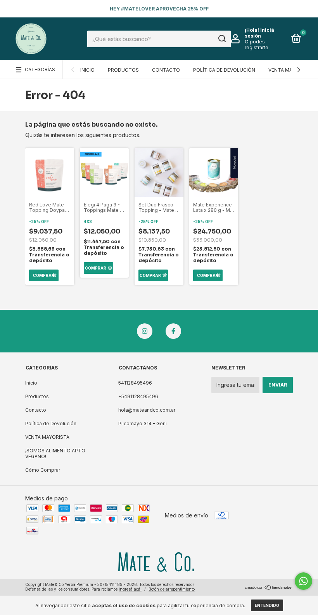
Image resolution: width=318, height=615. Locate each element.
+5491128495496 (138, 396)
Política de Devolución (224, 70)
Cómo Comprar (42, 470)
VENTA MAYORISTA (290, 70)
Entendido (267, 605)
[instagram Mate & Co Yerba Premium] (144, 331)
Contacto (166, 70)
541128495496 (135, 383)
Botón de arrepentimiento (172, 589)
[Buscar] (221, 39)
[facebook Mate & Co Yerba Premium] (173, 331)
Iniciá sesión (259, 33)
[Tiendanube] (268, 587)
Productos (123, 70)
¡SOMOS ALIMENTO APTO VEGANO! (55, 453)
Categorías (40, 69)
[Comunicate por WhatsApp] (303, 581)
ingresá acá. (130, 589)
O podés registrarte (256, 44)
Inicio (87, 70)
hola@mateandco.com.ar (146, 410)
